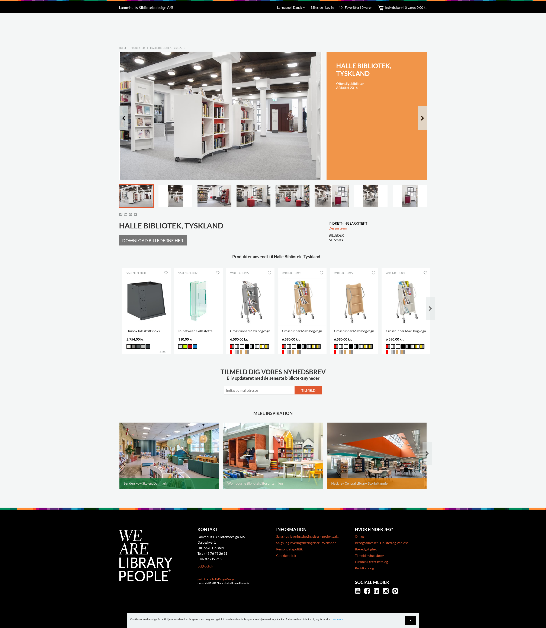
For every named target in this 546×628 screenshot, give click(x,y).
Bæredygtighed (366, 549)
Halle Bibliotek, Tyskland (167, 47)
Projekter (138, 47)
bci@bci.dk (205, 566)
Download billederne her (152, 240)
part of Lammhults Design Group (215, 579)
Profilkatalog (364, 568)
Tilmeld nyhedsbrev (369, 555)
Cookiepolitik (286, 555)
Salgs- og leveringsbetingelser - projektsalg (307, 536)
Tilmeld (308, 390)
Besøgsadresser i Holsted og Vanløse (381, 543)
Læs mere (337, 619)
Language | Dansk (290, 7)
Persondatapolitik (289, 549)
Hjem (122, 47)
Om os (359, 536)
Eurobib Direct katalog (371, 562)
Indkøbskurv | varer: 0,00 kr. (406, 7)
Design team (338, 228)
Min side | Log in (322, 7)
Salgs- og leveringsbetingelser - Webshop (306, 543)
